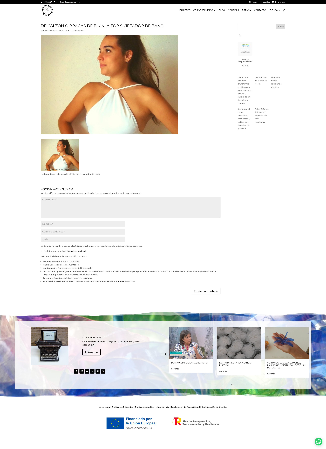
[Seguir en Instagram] (81, 371)
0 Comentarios (78, 30)
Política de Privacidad (75, 251)
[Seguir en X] (103, 371)
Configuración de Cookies (214, 407)
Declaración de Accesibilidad (185, 407)
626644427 (47, 2)
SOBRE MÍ (233, 10)
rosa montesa (50, 30)
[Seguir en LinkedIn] (92, 371)
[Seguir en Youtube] (87, 371)
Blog (222, 10)
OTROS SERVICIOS (203, 10)
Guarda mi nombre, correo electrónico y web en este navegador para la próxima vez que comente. (93, 246)
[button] (165, 354)
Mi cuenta (253, 2)
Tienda (273, 10)
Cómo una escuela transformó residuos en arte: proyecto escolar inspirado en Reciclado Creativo (245, 90)
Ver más (175, 369)
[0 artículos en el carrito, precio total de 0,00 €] (240, 35)
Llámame (91, 352)
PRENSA (246, 10)
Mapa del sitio (162, 407)
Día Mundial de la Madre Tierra (261, 80)
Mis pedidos (265, 2)
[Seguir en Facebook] (76, 371)
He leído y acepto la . (64, 251)
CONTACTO (260, 10)
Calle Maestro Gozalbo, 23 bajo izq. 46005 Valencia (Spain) (111, 341)
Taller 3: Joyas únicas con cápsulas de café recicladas (262, 115)
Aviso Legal (104, 407)
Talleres (184, 10)
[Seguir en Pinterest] (98, 371)
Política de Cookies (144, 407)
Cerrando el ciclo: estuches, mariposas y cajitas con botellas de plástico (244, 119)
